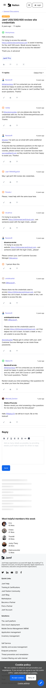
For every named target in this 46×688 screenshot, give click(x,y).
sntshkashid (10, 278)
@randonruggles (10, 112)
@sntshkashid (7, 340)
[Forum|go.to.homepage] (13, 5)
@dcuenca (13, 258)
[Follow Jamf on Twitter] (3, 572)
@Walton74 (10, 414)
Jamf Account (7, 610)
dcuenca (8, 213)
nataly (7, 108)
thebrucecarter (14, 550)
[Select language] (29, 5)
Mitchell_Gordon (11, 399)
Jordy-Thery (13, 543)
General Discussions (11, 11)
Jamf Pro (7, 58)
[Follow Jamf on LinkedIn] (7, 572)
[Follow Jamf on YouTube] (12, 572)
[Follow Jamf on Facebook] (21, 572)
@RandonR (10, 283)
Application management (11, 632)
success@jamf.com (9, 153)
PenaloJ (8, 192)
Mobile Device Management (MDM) (15, 628)
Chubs (10, 530)
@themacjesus (7, 84)
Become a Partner (8, 602)
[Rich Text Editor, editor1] (23, 452)
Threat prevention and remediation (15, 654)
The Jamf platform (9, 621)
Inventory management (10, 636)
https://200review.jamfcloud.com (14, 43)
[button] (4, 6)
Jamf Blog (5, 595)
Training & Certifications (11, 587)
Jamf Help (5, 584)
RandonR (8, 80)
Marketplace (6, 599)
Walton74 (8, 361)
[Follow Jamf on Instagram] (16, 572)
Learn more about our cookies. (26, 673)
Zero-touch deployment (11, 625)
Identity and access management (14, 647)
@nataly (5, 140)
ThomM (11, 536)
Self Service (6, 643)
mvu (10, 523)
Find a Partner (7, 606)
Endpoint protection (9, 651)
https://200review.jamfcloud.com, (21, 292)
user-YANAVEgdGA (12, 172)
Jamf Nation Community (11, 591)
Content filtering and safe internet (14, 658)
